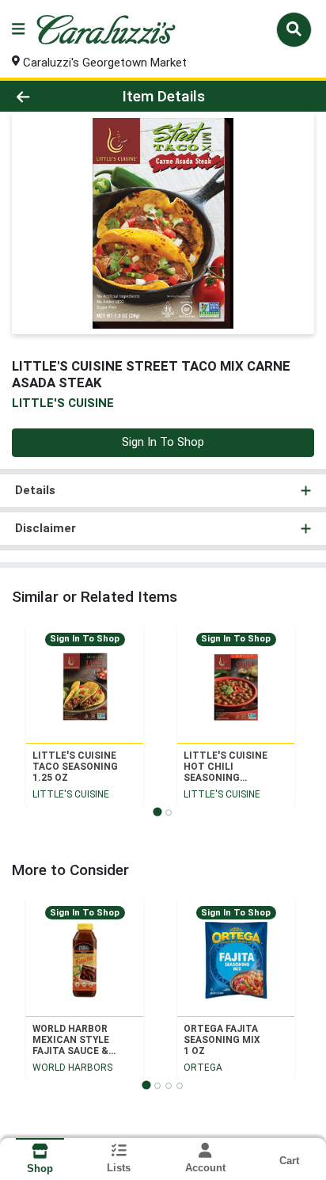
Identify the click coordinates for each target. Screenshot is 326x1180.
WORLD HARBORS (72, 1067)
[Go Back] (50, 96)
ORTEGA (203, 1067)
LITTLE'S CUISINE (70, 794)
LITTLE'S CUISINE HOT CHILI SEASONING (225, 766)
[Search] (293, 29)
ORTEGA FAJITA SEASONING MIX (222, 1039)
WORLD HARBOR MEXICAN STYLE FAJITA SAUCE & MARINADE (70, 1039)
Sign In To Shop (163, 442)
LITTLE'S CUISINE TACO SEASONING (75, 766)
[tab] (157, 811)
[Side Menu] (18, 30)
